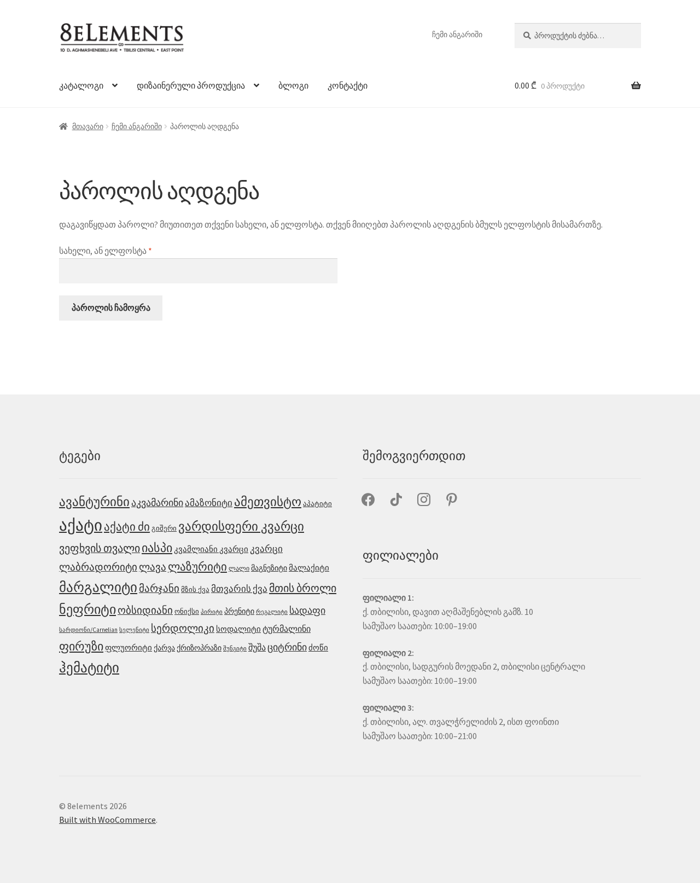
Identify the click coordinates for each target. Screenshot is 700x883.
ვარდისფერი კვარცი (241, 526)
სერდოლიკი (182, 628)
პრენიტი (239, 611)
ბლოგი (293, 85)
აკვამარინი (157, 502)
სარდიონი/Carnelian (88, 630)
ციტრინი (287, 647)
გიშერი (164, 528)
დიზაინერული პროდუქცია (191, 85)
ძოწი (318, 647)
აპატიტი (317, 503)
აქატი (80, 525)
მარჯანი (159, 588)
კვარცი (266, 549)
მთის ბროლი (302, 588)
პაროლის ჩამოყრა (111, 307)
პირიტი (212, 611)
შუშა (257, 647)
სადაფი (307, 610)
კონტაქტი (348, 85)
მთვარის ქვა (239, 589)
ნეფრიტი (87, 609)
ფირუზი (81, 646)
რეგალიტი (272, 611)
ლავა (152, 567)
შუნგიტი (235, 648)
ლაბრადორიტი (98, 566)
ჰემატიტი (89, 667)
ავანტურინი (94, 501)
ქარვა (164, 648)
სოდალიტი (238, 629)
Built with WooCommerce (107, 819)
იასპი (157, 547)
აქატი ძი (127, 526)
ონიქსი (186, 611)
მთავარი (87, 126)
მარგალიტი (98, 587)
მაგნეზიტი (269, 568)
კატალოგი (81, 85)
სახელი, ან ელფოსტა (137, 250)
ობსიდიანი (145, 610)
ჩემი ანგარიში (457, 34)
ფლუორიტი (128, 648)
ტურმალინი (286, 628)
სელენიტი (134, 630)
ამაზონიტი (208, 503)
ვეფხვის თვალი (99, 548)
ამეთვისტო (267, 501)
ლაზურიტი (197, 567)
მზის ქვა (195, 589)
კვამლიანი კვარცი (211, 549)
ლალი (239, 568)
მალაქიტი (309, 567)
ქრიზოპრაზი (199, 648)
